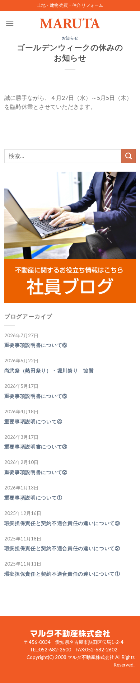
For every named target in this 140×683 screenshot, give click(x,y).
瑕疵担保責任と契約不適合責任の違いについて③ (62, 523)
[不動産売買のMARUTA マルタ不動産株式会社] (70, 23)
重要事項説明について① (33, 498)
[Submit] (128, 156)
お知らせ (70, 38)
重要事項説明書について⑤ (35, 396)
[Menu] (9, 23)
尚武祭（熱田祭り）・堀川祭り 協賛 (49, 370)
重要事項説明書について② (35, 472)
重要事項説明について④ (33, 421)
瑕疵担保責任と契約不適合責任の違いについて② (62, 548)
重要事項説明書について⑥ (35, 345)
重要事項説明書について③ (35, 447)
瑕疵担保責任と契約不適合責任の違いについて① (62, 574)
